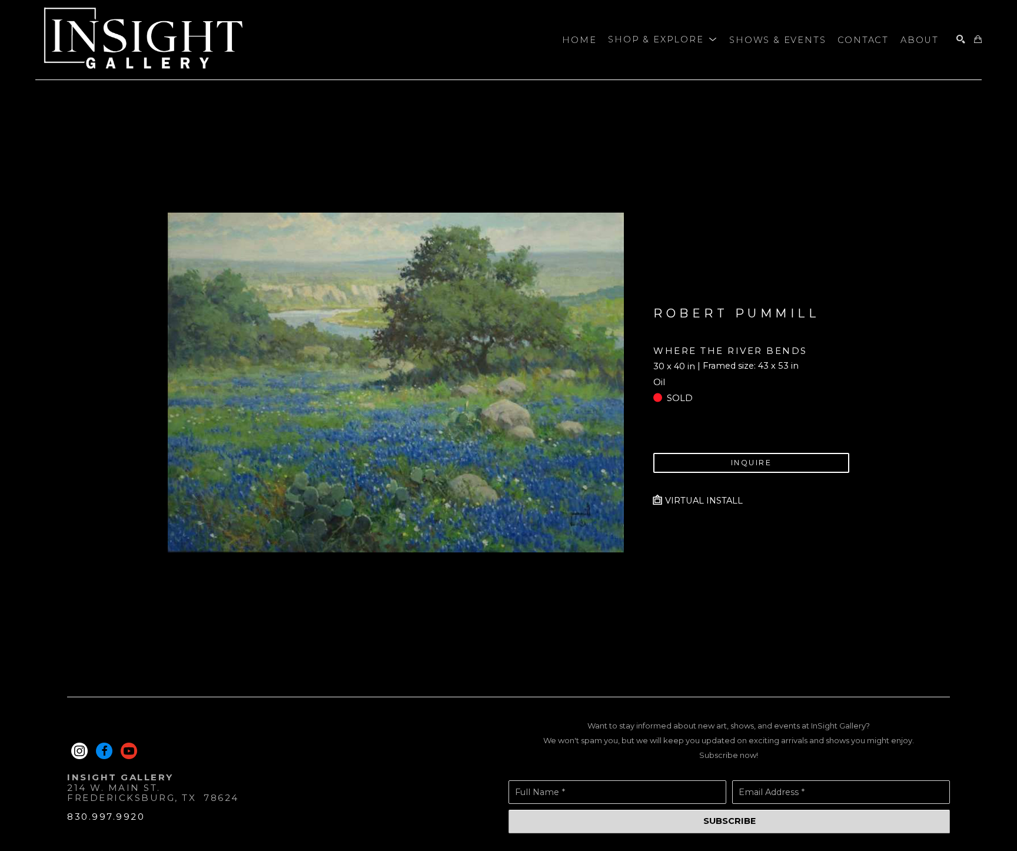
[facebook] (104, 751)
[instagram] (79, 751)
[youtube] (129, 751)
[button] (662, 40)
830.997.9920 (106, 816)
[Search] (960, 39)
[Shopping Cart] (978, 39)
